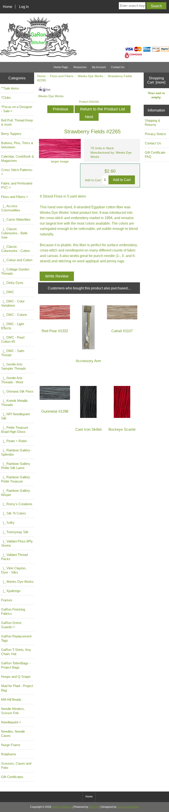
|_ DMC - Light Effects (12, 326)
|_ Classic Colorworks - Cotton (15, 249)
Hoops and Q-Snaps (16, 676)
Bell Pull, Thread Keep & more (17, 122)
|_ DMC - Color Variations (13, 303)
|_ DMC (7, 292)
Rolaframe (8, 754)
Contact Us (117, 67)
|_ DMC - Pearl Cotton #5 (12, 339)
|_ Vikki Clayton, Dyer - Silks (13, 570)
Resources (79, 67)
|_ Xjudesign (10, 591)
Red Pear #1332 (55, 331)
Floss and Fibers (61, 76)
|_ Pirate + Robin (14, 441)
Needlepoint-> (11, 722)
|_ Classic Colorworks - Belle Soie (14, 233)
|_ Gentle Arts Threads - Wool (12, 380)
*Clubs (6, 97)
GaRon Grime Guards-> (11, 625)
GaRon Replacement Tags (16, 638)
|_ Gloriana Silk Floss (17, 391)
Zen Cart (94, 806)
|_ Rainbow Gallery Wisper (15, 493)
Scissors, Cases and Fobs (16, 765)
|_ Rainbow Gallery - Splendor (16, 452)
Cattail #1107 (122, 331)
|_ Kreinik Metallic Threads (14, 403)
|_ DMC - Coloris (14, 315)
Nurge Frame (10, 745)
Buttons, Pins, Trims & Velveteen (17, 145)
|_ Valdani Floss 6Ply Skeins (17, 543)
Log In (24, 7)
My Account (99, 67)
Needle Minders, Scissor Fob (13, 711)
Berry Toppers (11, 134)
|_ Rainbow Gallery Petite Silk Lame (15, 466)
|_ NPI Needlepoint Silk (15, 416)
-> (14, 197)
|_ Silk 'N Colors (13, 513)
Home (7, 7)
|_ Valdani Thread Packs (14, 557)
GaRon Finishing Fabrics (13, 611)
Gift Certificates (12, 777)
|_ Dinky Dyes (12, 283)
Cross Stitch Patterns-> (17, 172)
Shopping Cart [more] (156, 80)
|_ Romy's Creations (16, 504)
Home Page (61, 67)
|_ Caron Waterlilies (16, 219)
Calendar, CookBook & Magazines (17, 158)
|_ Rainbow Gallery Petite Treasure (15, 479)
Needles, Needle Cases (13, 734)
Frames (6, 600)
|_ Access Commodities (10, 208)
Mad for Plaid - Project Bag (17, 688)
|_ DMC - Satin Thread (12, 353)
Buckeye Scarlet (122, 429)
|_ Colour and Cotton (16, 260)
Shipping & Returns (152, 123)
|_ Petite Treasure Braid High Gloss (14, 430)
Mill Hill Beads (11, 699)
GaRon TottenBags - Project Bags (15, 665)
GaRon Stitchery (61, 806)
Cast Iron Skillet (88, 429)
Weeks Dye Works (90, 76)
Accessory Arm (88, 361)
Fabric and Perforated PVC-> (16, 185)
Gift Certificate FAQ (155, 154)
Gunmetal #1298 (54, 411)
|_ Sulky (8, 522)
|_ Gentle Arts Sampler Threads (13, 366)
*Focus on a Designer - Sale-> (16, 109)
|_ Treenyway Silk (14, 532)
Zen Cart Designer (128, 806)
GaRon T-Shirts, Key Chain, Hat (16, 652)
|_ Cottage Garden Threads (15, 271)
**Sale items (10, 88)
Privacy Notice (155, 134)
